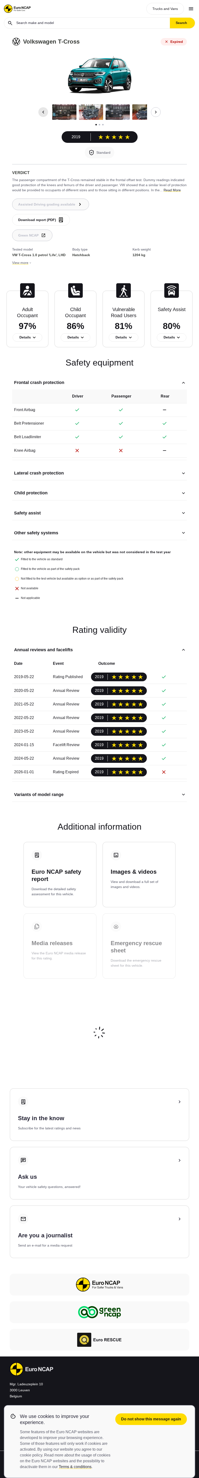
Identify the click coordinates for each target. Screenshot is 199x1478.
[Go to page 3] (103, 124)
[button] (64, 112)
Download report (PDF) (37, 220)
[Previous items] (43, 112)
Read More (172, 190)
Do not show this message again (151, 1419)
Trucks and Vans (165, 9)
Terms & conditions (75, 1467)
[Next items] (156, 112)
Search (181, 23)
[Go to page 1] (96, 124)
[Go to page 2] (99, 124)
